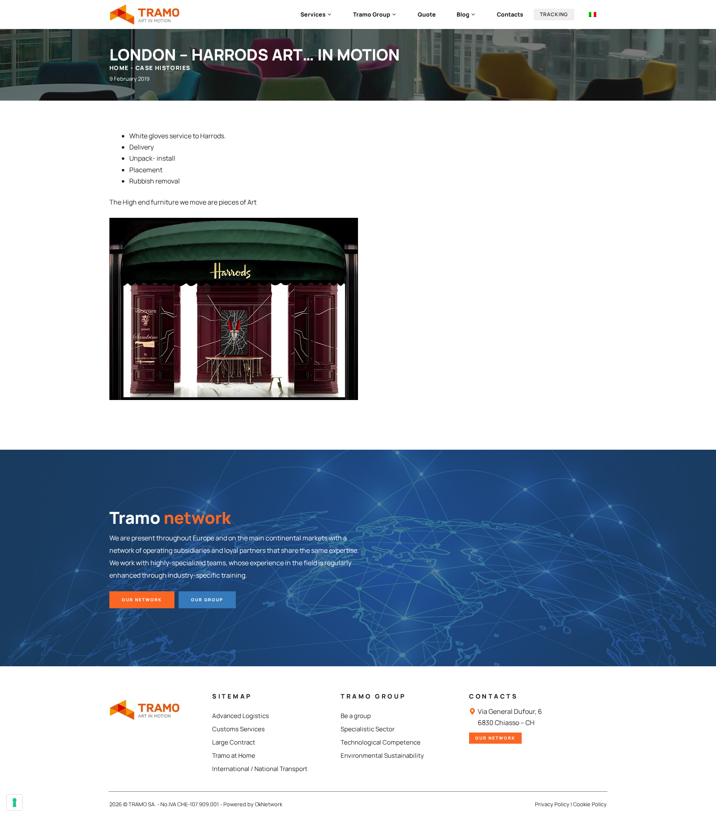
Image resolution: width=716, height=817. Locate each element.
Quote (427, 14)
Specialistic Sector (367, 729)
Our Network (495, 738)
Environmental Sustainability (382, 755)
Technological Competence (381, 742)
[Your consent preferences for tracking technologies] (14, 802)
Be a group (356, 715)
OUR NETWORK (142, 600)
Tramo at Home (233, 755)
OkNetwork (268, 804)
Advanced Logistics (240, 715)
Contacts (510, 14)
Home (119, 68)
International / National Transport (259, 768)
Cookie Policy (590, 804)
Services (313, 14)
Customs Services (238, 729)
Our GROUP (207, 600)
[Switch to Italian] (592, 14)
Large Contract (233, 742)
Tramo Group (371, 14)
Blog (463, 14)
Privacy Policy (552, 804)
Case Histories (163, 68)
